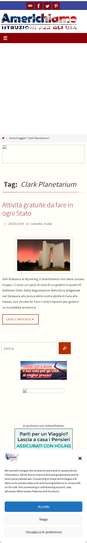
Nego (43, 519)
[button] (80, 458)
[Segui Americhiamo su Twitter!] (47, 6)
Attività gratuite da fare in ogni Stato (37, 208)
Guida (48, 223)
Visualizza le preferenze (44, 532)
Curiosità (36, 223)
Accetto (43, 507)
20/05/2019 (16, 223)
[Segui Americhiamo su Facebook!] (38, 6)
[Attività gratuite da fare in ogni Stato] (43, 254)
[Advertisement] (43, 88)
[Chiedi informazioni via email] (30, 6)
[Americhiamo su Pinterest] (56, 6)
